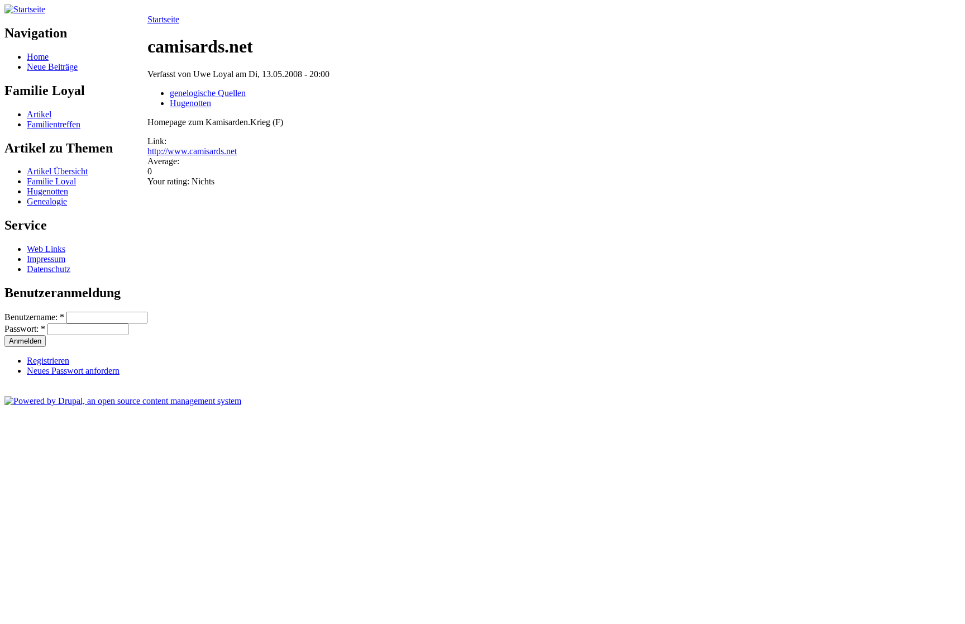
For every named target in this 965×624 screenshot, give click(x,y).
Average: (163, 161)
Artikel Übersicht (57, 171)
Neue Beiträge (52, 67)
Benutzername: (34, 317)
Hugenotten (47, 191)
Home (38, 56)
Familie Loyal (51, 181)
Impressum (46, 259)
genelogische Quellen (208, 93)
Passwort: (24, 329)
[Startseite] (24, 9)
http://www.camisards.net (192, 151)
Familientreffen (53, 124)
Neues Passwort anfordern (73, 370)
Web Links (46, 249)
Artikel (39, 114)
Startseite (163, 19)
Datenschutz (48, 269)
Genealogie (47, 201)
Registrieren (48, 360)
